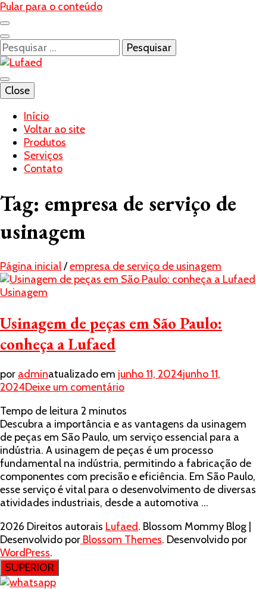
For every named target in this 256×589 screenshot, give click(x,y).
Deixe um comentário (74, 387)
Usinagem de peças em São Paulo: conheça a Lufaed (111, 333)
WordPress (25, 552)
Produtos (45, 142)
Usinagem (24, 292)
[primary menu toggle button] (5, 79)
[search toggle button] (5, 36)
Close (17, 90)
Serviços (43, 155)
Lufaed (121, 526)
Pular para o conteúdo (51, 6)
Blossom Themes (121, 539)
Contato (43, 168)
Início (36, 116)
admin (33, 374)
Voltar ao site (54, 129)
